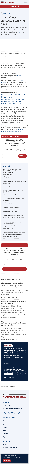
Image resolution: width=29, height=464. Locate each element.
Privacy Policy (21, 370)
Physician (5, 437)
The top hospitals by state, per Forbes (14, 198)
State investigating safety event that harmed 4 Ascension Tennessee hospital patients (13, 170)
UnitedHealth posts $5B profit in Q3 (13, 99)
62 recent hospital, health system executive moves (12, 222)
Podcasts (5, 451)
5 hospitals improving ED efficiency (12, 283)
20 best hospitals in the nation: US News (14, 181)
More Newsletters (9, 377)
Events (5, 444)
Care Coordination (7, 13)
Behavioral (6, 433)
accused (19, 76)
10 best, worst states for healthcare (13, 215)
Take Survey (7, 460)
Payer (4, 430)
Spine (4, 424)
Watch (21, 156)
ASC (4, 420)
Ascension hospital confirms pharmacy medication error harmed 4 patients (14, 233)
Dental (5, 427)
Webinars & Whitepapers (10, 447)
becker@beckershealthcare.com (12, 408)
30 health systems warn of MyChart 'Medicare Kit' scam (13, 208)
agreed (20, 32)
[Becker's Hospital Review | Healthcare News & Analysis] (8, 2)
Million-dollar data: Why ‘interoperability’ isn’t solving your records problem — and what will (14, 142)
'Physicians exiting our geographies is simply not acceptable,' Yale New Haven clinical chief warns (13, 323)
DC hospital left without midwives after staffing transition (13, 302)
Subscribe (13, 6)
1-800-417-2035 (7, 405)
